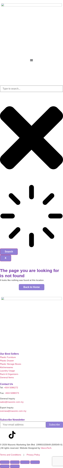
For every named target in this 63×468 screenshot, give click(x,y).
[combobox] (31, 89)
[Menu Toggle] (31, 60)
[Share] (25, 462)
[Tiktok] (12, 435)
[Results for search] (31, 216)
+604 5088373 (12, 393)
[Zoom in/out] (4, 462)
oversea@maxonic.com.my (13, 411)
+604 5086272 (11, 387)
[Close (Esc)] (35, 462)
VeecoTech (46, 448)
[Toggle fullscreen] (15, 462)
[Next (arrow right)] (15, 466)
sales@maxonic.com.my (12, 402)
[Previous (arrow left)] (4, 466)
